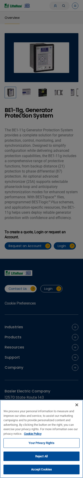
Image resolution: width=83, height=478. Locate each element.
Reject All (41, 456)
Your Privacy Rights (41, 443)
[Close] (77, 405)
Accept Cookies (41, 469)
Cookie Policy (33, 433)
